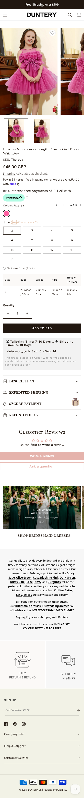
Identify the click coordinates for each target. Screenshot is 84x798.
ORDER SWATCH (68, 205)
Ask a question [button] (41, 466)
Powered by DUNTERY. (55, 790)
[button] (41, 6)
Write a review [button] (42, 456)
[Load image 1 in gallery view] (16, 131)
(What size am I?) (24, 222)
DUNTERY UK (35, 790)
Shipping (9, 173)
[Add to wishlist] (52, 33)
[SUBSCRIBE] (78, 710)
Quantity (8, 305)
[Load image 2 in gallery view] (42, 131)
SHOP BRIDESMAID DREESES (44, 536)
